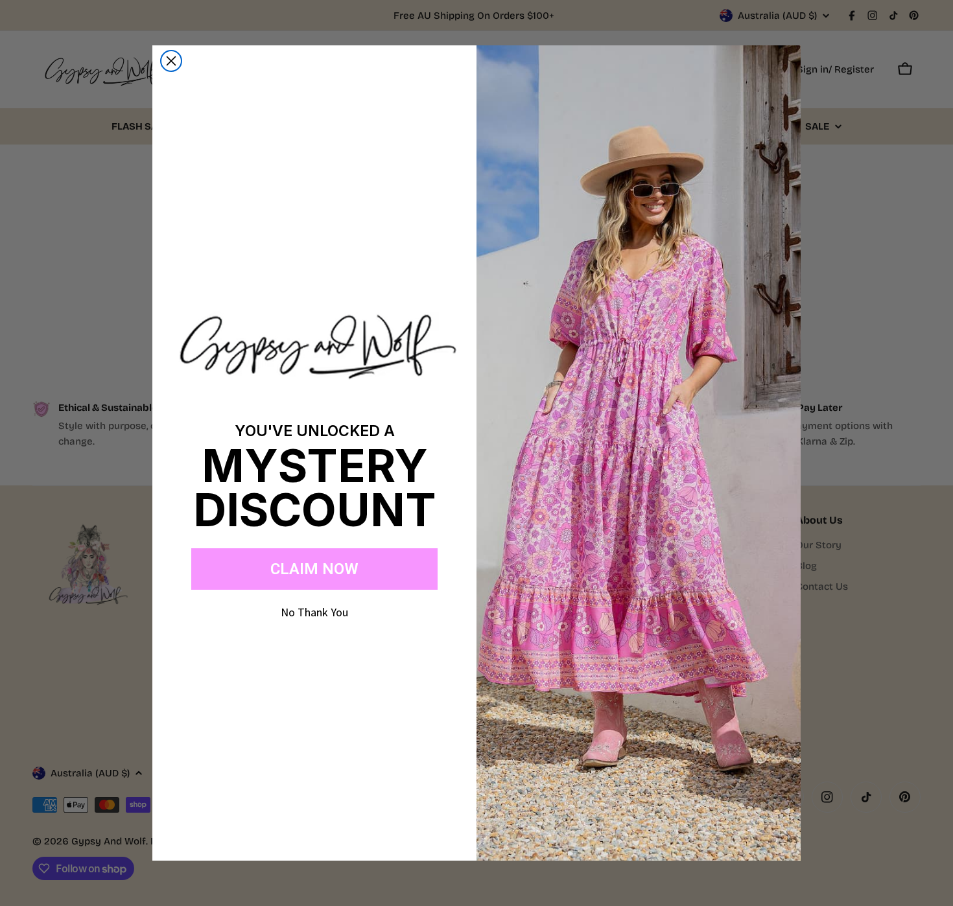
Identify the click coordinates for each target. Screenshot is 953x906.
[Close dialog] (171, 61)
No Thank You (314, 612)
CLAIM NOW (314, 569)
